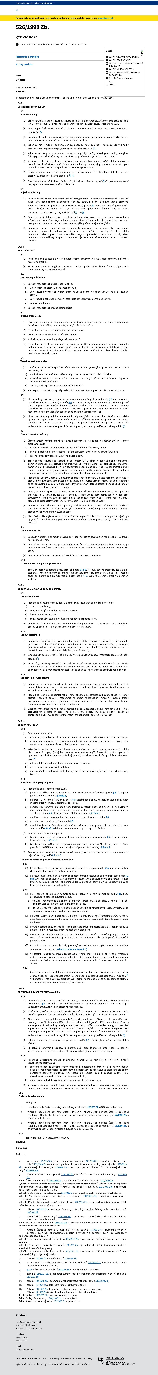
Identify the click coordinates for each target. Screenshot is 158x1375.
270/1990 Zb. (81, 1202)
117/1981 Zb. (72, 1251)
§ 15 (107, 867)
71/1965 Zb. (95, 1229)
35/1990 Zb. (121, 1125)
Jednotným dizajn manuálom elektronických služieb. (63, 1364)
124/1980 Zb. (71, 1245)
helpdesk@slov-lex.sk (25, 1349)
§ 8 (85, 575)
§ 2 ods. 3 (56, 855)
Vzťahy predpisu (24, 64)
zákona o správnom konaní (70, 949)
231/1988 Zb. (105, 1186)
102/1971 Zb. (41, 1280)
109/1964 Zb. (41, 1288)
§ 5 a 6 (83, 569)
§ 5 (110, 399)
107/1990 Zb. (92, 1161)
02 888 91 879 (21, 1337)
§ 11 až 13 (49, 828)
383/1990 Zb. (102, 1280)
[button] (142, 53)
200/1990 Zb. (55, 1298)
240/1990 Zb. (90, 1195)
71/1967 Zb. (41, 1284)
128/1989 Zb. (33, 1276)
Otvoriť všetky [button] (124, 51)
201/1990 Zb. (32, 1170)
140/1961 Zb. (42, 1295)
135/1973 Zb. (61, 1222)
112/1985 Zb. (93, 1107)
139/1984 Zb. (40, 1164)
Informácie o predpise (27, 56)
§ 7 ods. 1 (61, 795)
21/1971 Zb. (43, 1273)
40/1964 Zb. (64, 1269)
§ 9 (71, 821)
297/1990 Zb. (33, 1212)
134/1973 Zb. (64, 1216)
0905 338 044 (21, 1340)
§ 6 (70, 402)
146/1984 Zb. (61, 1167)
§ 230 (29, 1269)
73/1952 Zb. (46, 1161)
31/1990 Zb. (66, 1192)
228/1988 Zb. (94, 1262)
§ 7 (43, 1003)
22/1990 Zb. (121, 1114)
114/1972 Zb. (72, 1238)
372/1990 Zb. (59, 1301)
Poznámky (111, 84)
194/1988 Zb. (41, 1209)
